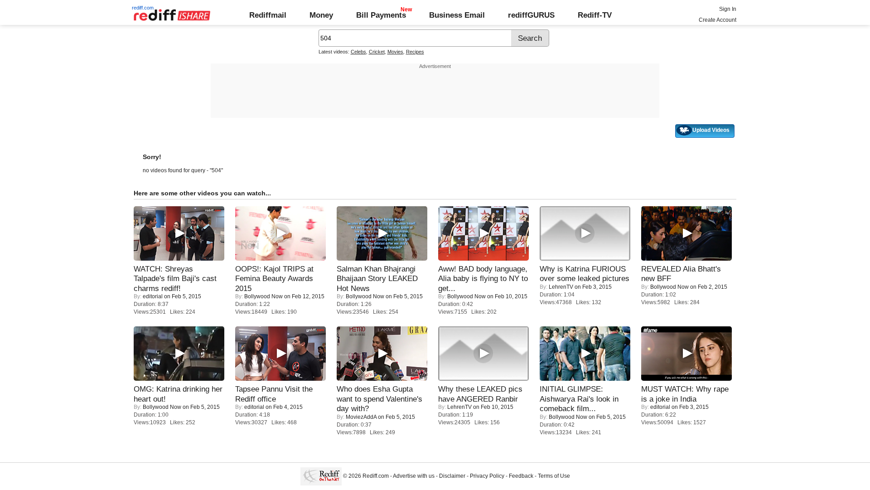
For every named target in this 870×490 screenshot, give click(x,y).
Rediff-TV (595, 15)
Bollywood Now (263, 296)
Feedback (521, 476)
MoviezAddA (361, 417)
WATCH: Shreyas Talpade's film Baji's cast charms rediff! (175, 278)
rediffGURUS (531, 15)
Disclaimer (452, 476)
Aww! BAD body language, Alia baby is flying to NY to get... (483, 278)
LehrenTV (561, 287)
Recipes (415, 51)
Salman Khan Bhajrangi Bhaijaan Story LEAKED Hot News (377, 278)
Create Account (717, 20)
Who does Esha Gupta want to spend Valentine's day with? (379, 398)
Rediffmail (267, 15)
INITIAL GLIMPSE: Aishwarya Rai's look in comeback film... (579, 398)
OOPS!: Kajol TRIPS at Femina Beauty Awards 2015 (274, 278)
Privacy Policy (487, 476)
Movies (395, 51)
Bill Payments (381, 15)
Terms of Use (554, 476)
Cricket (377, 51)
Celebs (358, 51)
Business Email (457, 15)
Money (321, 15)
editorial (153, 296)
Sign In (727, 9)
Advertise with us (414, 476)
